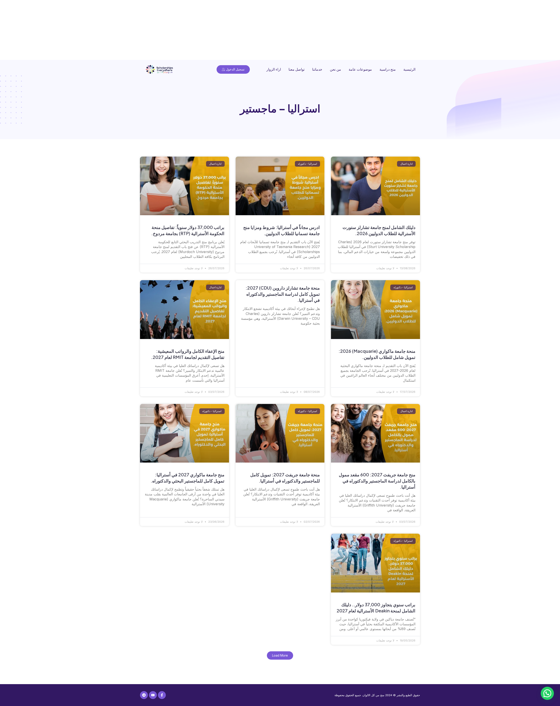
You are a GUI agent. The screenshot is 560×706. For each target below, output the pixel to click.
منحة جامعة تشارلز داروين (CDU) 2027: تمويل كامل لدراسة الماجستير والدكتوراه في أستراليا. (283, 294)
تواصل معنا (296, 69)
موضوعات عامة (360, 69)
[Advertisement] (429, 30)
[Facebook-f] (162, 695)
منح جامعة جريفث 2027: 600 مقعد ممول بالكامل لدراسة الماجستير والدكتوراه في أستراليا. (377, 480)
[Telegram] (144, 695)
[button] (280, 655)
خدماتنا (317, 69)
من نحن (335, 69)
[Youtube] (153, 695)
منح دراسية (388, 69)
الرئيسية (409, 69)
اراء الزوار (273, 69)
